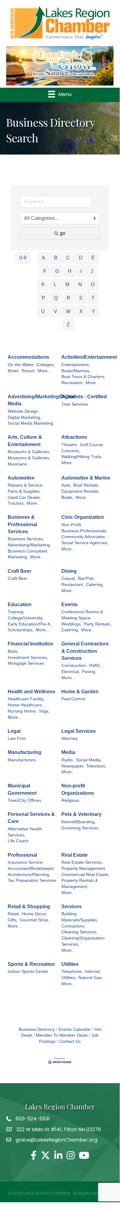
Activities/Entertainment (89, 357)
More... (44, 371)
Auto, (66, 485)
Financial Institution (30, 643)
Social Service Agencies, (85, 543)
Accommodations (28, 357)
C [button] (68, 257)
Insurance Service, (26, 862)
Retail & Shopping (29, 906)
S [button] (81, 297)
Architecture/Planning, (29, 874)
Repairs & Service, (26, 485)
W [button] (68, 311)
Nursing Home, (22, 711)
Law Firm (17, 738)
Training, (16, 612)
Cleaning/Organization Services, (83, 941)
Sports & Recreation (31, 964)
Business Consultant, (28, 551)
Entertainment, (75, 364)
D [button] (81, 257)
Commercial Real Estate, (85, 874)
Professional (22, 855)
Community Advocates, (83, 536)
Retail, (14, 914)
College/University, (26, 618)
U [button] (43, 311)
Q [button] (56, 297)
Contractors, (73, 926)
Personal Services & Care (31, 818)
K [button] (43, 284)
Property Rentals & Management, (79, 883)
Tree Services (74, 404)
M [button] (67, 284)
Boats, (67, 497)
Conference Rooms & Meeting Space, (82, 615)
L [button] (55, 284)
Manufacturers (22, 760)
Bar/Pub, (86, 578)
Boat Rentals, (86, 485)
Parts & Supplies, (24, 491)
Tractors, (16, 503)
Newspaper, (72, 766)
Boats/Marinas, (76, 371)
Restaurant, (72, 584)
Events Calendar (75, 1029)
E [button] (93, 257)
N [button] (80, 284)
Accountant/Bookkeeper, (31, 868)
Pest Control (73, 699)
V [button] (55, 311)
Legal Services (78, 731)
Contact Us (70, 1041)
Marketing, (18, 557)
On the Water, (21, 364)
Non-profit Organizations (77, 789)
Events (69, 604)
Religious (70, 800)
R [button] (68, 297)
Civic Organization (82, 517)
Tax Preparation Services (32, 880)
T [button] (93, 297)
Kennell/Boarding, (78, 822)
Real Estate (74, 855)
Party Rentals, (97, 624)
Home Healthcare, (25, 705)
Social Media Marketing (30, 423)
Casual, (68, 578)
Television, (96, 766)
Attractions (74, 437)
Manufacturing (24, 752)
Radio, (67, 760)
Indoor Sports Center (28, 971)
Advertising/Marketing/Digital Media (41, 400)
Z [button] (68, 324)
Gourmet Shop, (34, 920)
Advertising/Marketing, (29, 545)
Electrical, (70, 671)
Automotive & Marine (85, 477)
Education (20, 604)
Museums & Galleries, (29, 452)
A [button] (43, 257)
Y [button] (93, 311)
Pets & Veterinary (81, 814)
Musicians (17, 464)
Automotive (21, 477)
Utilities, (68, 977)
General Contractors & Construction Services (85, 650)
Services (71, 906)
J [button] (92, 271)
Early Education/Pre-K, (30, 624)
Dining (69, 571)
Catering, (95, 584)
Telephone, (72, 971)
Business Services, (26, 539)
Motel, (14, 371)
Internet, (93, 971)
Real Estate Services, (82, 862)
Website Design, (23, 411)
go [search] (62, 233)
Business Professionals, (84, 531)
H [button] (70, 271)
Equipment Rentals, (80, 491)
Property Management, (83, 868)
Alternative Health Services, (25, 832)
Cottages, (45, 364)
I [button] (81, 271)
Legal (14, 731)
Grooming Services (80, 828)
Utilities (70, 964)
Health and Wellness (31, 691)
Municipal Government (22, 789)
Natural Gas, (90, 977)
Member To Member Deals (62, 1035)
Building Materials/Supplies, (79, 917)
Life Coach (18, 841)
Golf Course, (92, 444)
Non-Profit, (71, 524)
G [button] (57, 271)
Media (68, 752)
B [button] (55, 257)
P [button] (43, 297)
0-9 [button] (22, 257)
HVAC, (95, 665)
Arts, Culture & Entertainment (25, 440)
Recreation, (72, 383)
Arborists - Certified (84, 396)
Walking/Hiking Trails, (82, 456)
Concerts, (70, 451)
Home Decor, (34, 914)
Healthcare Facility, (26, 699)
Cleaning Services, (79, 932)
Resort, (28, 371)
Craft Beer (19, 571)
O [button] (93, 284)
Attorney (69, 738)
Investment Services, (28, 657)
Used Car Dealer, (24, 497)
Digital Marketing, (24, 417)
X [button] (81, 311)
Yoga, (44, 711)
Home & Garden (80, 691)
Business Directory (37, 1029)
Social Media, (89, 760)
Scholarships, (21, 630)
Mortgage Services (26, 663)
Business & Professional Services (22, 524)
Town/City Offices (24, 800)
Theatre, (69, 444)
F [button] (44, 271)
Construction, (74, 665)
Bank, (13, 651)
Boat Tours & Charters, (83, 376)
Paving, (89, 671)
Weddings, (71, 624)
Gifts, (13, 920)
